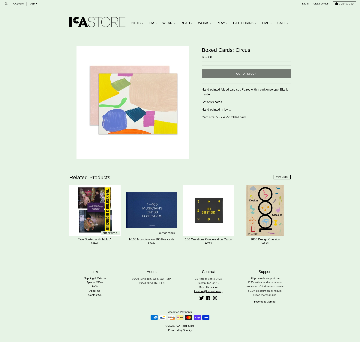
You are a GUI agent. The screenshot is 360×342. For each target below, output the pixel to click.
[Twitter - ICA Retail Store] (201, 298)
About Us (94, 290)
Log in (305, 3)
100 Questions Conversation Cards (208, 239)
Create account (321, 3)
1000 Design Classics (265, 239)
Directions (212, 286)
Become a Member (265, 301)
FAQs (95, 286)
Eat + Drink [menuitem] (243, 23)
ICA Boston (18, 3)
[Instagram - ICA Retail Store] (215, 298)
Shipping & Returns (94, 278)
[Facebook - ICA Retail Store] (208, 298)
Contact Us (94, 294)
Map (201, 286)
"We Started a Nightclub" (94, 239)
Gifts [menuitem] (136, 23)
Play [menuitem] (221, 23)
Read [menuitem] (185, 23)
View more (282, 177)
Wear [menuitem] (167, 23)
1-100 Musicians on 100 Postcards (152, 239)
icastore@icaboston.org (208, 291)
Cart (346, 3)
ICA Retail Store (185, 325)
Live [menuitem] (265, 23)
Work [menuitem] (203, 23)
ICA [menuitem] (151, 23)
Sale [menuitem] (281, 23)
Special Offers (95, 282)
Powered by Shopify (180, 330)
